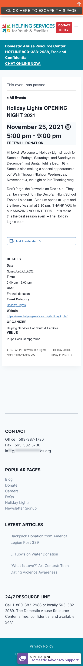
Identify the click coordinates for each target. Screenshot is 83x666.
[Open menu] (76, 27)
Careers (12, 491)
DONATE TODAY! (64, 28)
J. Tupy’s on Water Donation (34, 554)
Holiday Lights (16, 305)
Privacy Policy (41, 646)
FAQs (9, 497)
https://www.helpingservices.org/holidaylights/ (37, 316)
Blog (9, 479)
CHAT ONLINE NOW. (23, 63)
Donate (11, 485)
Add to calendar (26, 241)
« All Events (16, 97)
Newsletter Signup (21, 508)
